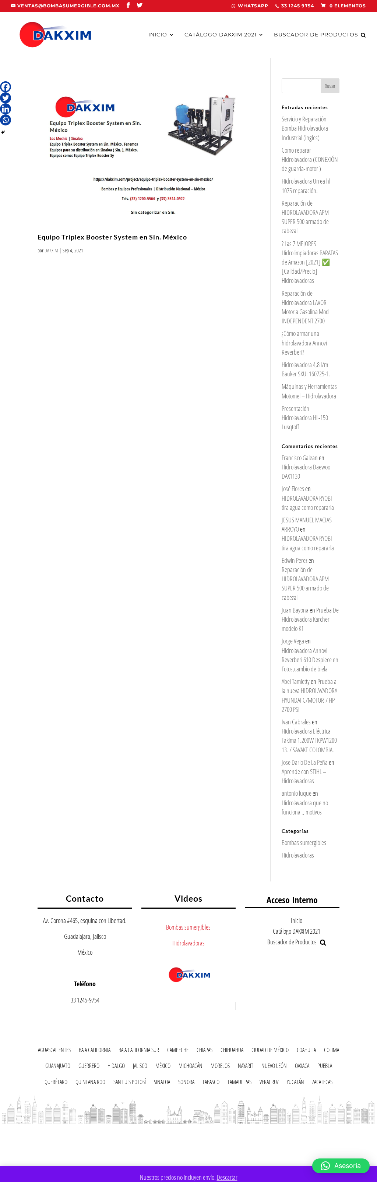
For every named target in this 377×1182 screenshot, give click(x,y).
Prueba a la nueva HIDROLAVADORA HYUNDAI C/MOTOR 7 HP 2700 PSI (309, 695)
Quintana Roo (90, 1083)
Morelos (220, 1067)
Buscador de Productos (316, 35)
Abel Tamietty (296, 681)
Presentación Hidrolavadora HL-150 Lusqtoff (305, 417)
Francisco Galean (300, 457)
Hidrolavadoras (298, 855)
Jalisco (140, 1067)
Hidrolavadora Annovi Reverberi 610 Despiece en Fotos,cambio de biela (310, 659)
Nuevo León (274, 1067)
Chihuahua (232, 1051)
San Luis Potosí (129, 1083)
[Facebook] (5, 86)
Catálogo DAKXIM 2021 (220, 35)
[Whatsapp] (5, 119)
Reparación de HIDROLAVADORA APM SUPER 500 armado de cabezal (305, 217)
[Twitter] (5, 97)
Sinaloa (162, 1083)
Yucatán (295, 1083)
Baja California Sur (139, 1051)
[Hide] (3, 132)
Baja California (94, 1051)
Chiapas (204, 1051)
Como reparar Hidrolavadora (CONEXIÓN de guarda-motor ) (310, 159)
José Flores (293, 488)
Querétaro (56, 1083)
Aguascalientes (54, 1051)
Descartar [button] (227, 1177)
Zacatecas (322, 1083)
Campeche (177, 1051)
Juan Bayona (295, 610)
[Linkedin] (5, 108)
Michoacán (190, 1067)
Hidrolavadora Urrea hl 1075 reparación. (306, 186)
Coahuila (306, 1051)
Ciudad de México (270, 1051)
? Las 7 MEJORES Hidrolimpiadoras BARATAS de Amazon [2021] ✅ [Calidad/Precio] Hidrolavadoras (310, 262)
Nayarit (245, 1067)
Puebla (324, 1067)
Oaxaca (302, 1067)
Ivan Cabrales (296, 721)
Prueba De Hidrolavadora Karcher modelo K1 (310, 619)
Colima (331, 1051)
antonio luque (296, 793)
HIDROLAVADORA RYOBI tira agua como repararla (308, 503)
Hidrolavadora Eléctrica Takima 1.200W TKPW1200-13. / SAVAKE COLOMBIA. (310, 740)
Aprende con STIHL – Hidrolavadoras (304, 776)
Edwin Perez (294, 560)
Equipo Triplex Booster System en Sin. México (112, 237)
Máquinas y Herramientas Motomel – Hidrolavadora (309, 391)
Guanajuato (57, 1067)
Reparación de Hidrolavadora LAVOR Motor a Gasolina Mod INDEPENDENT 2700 (305, 307)
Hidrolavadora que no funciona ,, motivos (305, 807)
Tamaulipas (239, 1083)
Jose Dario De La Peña (305, 762)
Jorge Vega (293, 640)
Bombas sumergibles (304, 842)
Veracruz (269, 1083)
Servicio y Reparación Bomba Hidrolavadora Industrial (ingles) (305, 128)
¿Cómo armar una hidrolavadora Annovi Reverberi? (304, 342)
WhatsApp (253, 6)
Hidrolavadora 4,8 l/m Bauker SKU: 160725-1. (306, 369)
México (162, 1067)
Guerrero (88, 1067)
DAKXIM (51, 250)
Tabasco (210, 1083)
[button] (341, 1165)
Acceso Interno (292, 900)
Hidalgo (116, 1067)
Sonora (186, 1083)
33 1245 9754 (297, 6)
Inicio (157, 35)
